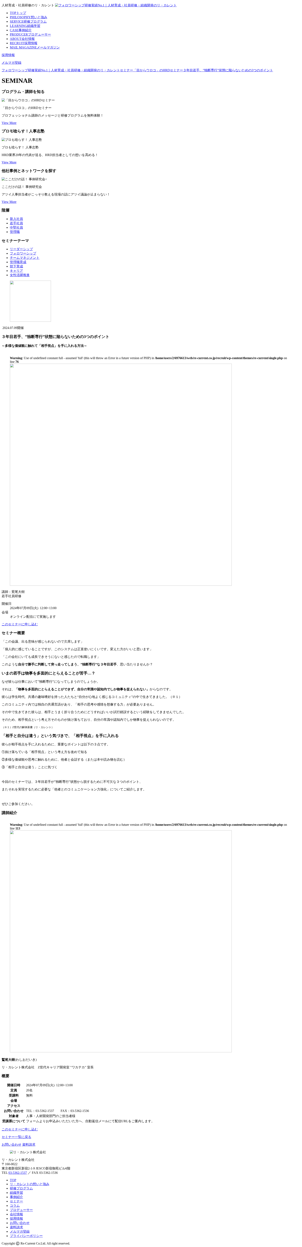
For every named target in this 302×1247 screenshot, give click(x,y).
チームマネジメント (24, 257)
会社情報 (22, 38)
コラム (15, 1205)
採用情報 (23, 43)
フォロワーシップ (23, 253)
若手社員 (16, 223)
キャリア (16, 270)
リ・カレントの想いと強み (29, 1184)
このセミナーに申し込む (20, 624)
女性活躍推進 (20, 275)
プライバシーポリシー (26, 1236)
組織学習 (25, 26)
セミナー (16, 1201)
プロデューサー (30, 34)
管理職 (15, 232)
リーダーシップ (21, 249)
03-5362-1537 (17, 1172)
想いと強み (28, 17)
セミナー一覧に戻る (16, 1137)
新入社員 (16, 219)
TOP (13, 1180)
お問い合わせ (11, 1144)
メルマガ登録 (11, 62)
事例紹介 (21, 30)
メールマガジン (35, 47)
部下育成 (16, 266)
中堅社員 (16, 227)
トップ (18, 13)
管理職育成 (18, 262)
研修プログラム (28, 21)
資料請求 (28, 1144)
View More (9, 123)
